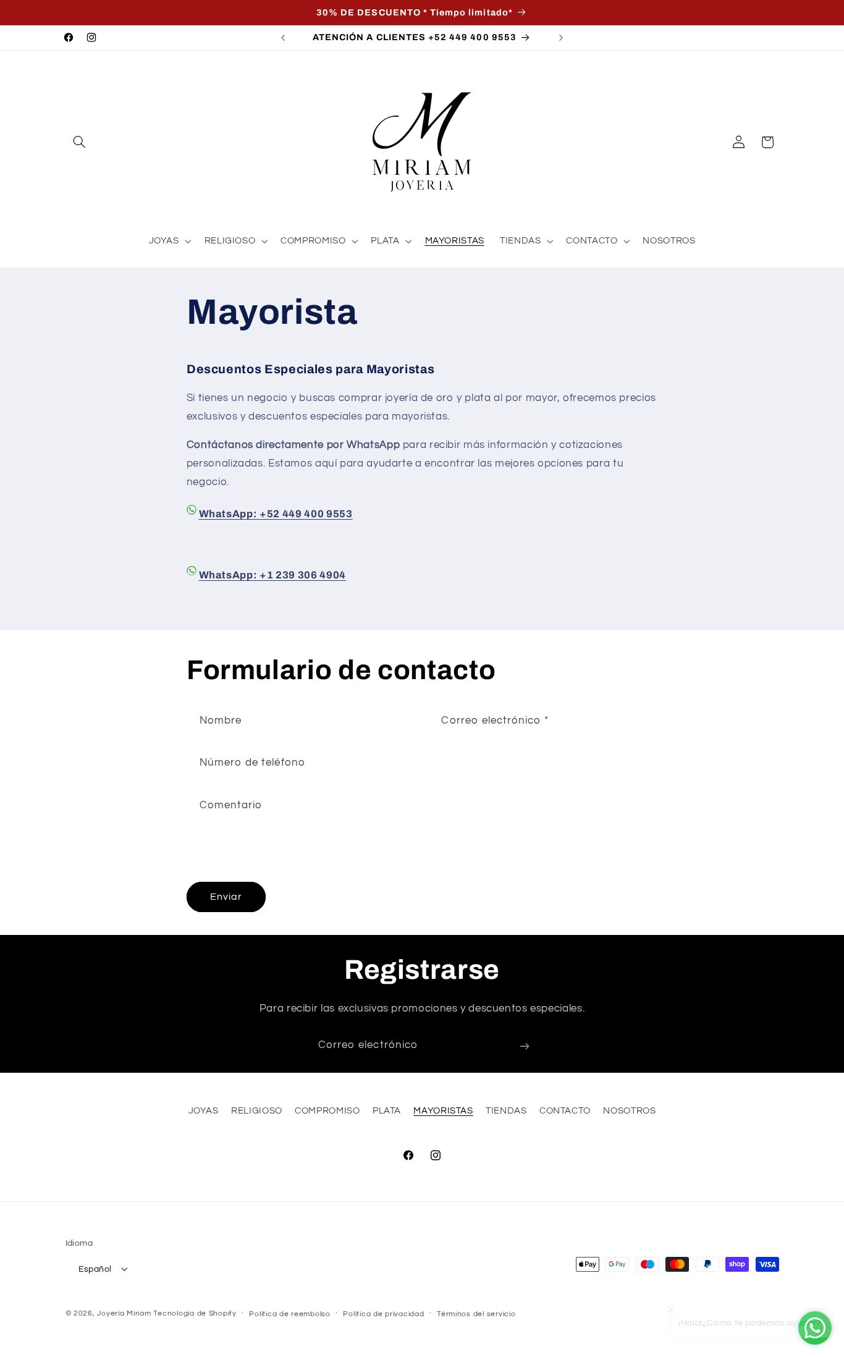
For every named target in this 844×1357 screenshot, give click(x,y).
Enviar (226, 897)
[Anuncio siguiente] (561, 37)
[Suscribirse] (524, 1045)
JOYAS (203, 1111)
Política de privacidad (383, 1313)
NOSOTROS (629, 1111)
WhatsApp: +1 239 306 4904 (273, 574)
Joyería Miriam (124, 1312)
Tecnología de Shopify (194, 1312)
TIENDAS (506, 1111)
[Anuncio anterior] (283, 37)
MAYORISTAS (443, 1111)
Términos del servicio (476, 1313)
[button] (79, 142)
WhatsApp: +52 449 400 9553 (276, 514)
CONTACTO (565, 1111)
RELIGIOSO (256, 1111)
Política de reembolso (289, 1313)
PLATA (387, 1111)
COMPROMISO (327, 1111)
